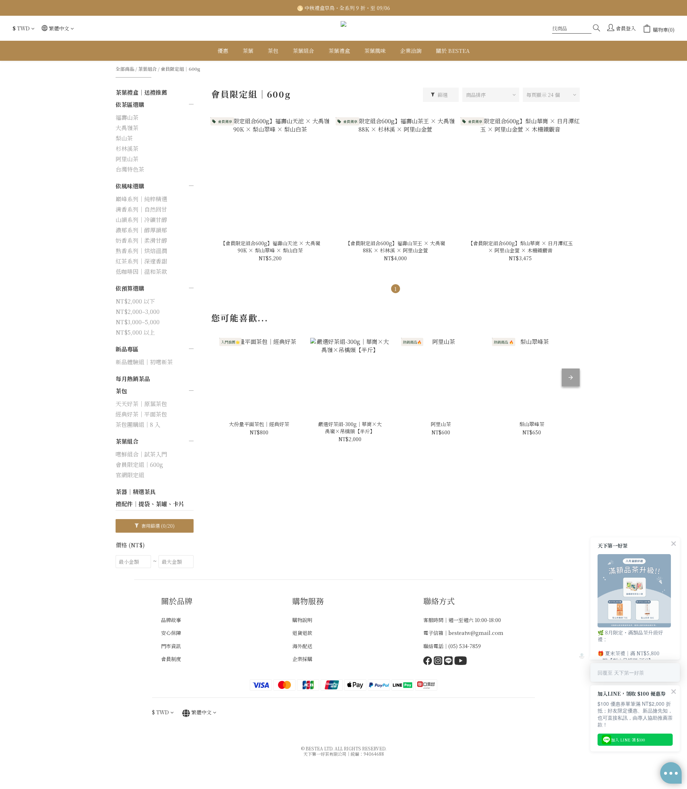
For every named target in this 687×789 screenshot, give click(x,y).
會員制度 (171, 658)
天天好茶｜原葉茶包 (141, 404)
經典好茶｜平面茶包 (141, 414)
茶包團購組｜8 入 (138, 424)
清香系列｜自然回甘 (141, 209)
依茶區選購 (130, 104)
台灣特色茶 (130, 169)
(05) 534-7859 (464, 646)
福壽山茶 (127, 117)
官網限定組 (130, 475)
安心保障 (171, 632)
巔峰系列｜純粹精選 (141, 199)
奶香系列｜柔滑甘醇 (141, 240)
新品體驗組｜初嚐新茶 (144, 362)
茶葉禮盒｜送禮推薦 (141, 92)
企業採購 (302, 658)
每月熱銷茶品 (133, 379)
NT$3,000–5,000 (138, 322)
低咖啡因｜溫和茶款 (141, 271)
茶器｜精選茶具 (136, 492)
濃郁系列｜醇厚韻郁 (141, 230)
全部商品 (125, 68)
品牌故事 (171, 619)
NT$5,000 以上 (135, 332)
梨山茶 (124, 138)
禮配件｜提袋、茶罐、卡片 (150, 504)
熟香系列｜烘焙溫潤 (141, 251)
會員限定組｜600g (180, 68)
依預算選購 (130, 288)
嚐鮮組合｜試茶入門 (141, 454)
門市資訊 (171, 646)
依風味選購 (130, 186)
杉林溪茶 (127, 148)
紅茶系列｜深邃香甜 (141, 261)
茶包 (121, 391)
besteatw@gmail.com (475, 632)
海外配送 (302, 646)
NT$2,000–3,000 (138, 311)
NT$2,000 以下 (135, 301)
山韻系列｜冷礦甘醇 (141, 220)
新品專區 (127, 349)
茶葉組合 (147, 68)
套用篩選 (157, 525)
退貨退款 (302, 632)
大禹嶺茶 (127, 128)
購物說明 (302, 619)
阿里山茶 (127, 159)
